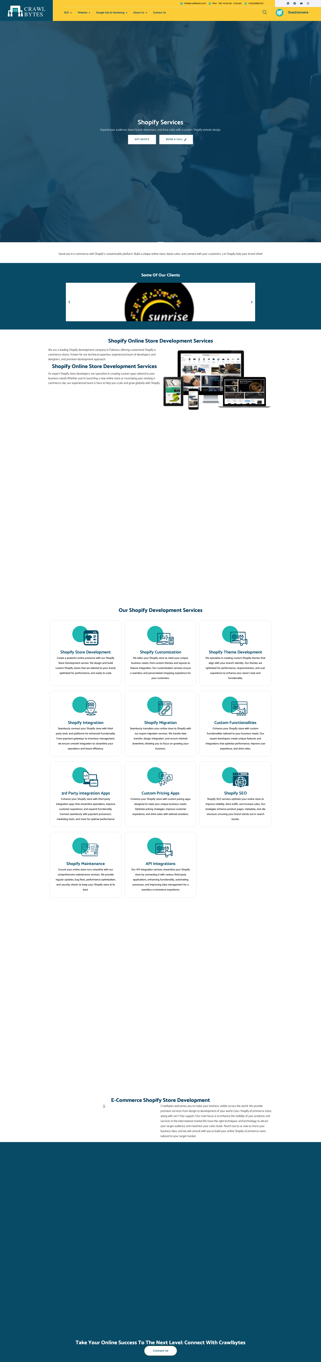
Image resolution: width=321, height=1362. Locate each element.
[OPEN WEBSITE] (89, 13)
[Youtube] (301, 3)
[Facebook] (294, 3)
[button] (69, 302)
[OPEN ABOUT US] (146, 13)
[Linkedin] (288, 3)
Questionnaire (298, 12)
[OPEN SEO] (71, 13)
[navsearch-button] (264, 12)
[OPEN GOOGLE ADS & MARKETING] (126, 13)
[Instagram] (308, 3)
